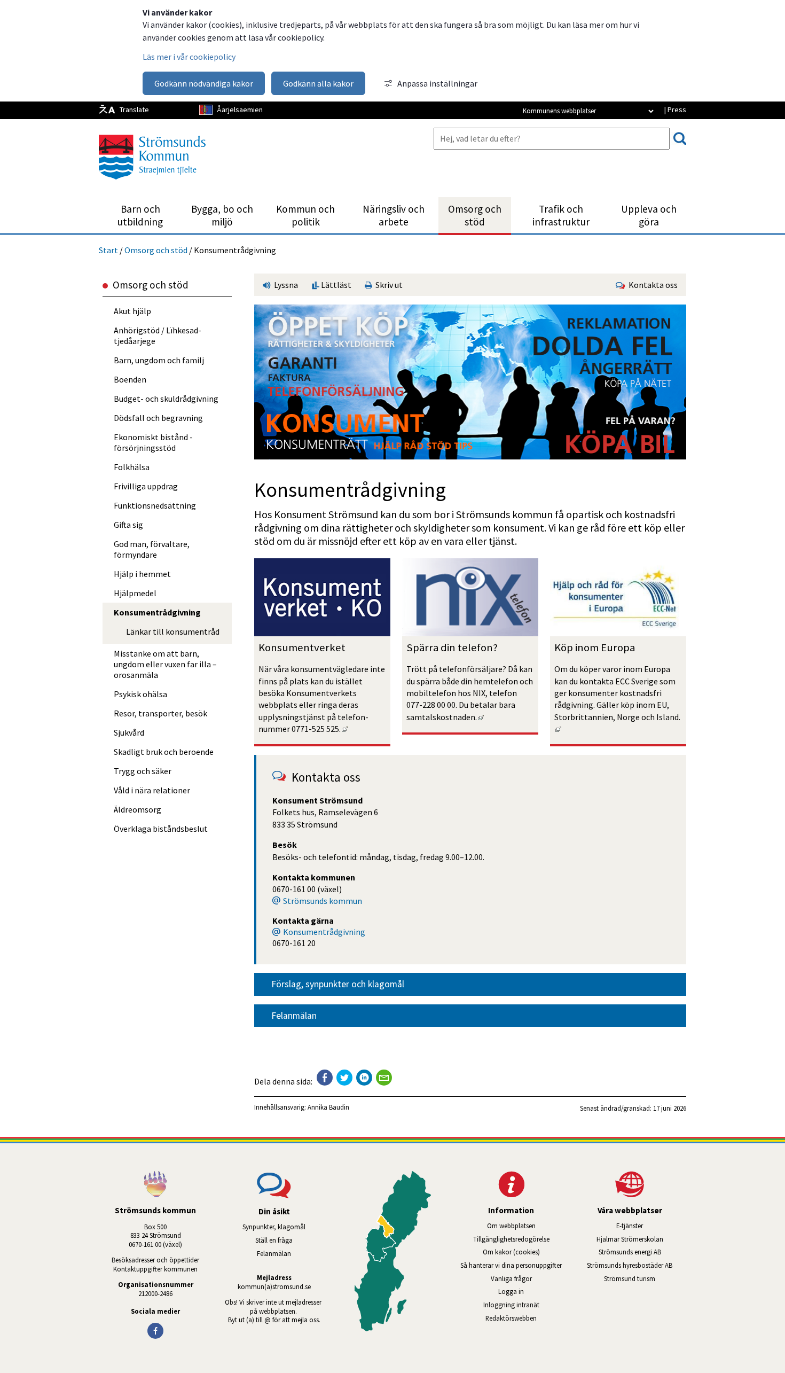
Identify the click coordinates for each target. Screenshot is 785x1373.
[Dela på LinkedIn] (364, 1078)
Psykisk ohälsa (140, 694)
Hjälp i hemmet (142, 573)
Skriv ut (387, 284)
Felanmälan (294, 1015)
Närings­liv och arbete (394, 215)
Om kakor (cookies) (511, 1251)
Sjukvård (129, 732)
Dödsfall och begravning (158, 417)
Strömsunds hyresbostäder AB (636, 1265)
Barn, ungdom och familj (159, 360)
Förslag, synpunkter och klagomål (337, 984)
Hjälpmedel (135, 593)
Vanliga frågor (511, 1278)
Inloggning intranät (525, 1304)
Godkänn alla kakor (318, 83)
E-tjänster (651, 1225)
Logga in (511, 1291)
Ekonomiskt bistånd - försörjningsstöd (153, 442)
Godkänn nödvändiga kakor (203, 83)
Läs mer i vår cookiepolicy (189, 56)
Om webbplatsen (511, 1225)
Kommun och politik (305, 215)
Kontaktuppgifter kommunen (155, 1269)
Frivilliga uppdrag (146, 486)
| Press (675, 109)
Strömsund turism (645, 1278)
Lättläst (335, 284)
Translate (134, 109)
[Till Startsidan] (152, 183)
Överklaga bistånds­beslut (161, 828)
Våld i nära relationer (152, 790)
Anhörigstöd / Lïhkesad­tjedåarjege (157, 335)
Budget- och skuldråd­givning (166, 398)
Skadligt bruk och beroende (164, 751)
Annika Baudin (328, 1107)
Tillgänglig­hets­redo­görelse (511, 1239)
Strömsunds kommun (322, 900)
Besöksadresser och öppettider (155, 1259)
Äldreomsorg (137, 809)
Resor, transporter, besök (160, 713)
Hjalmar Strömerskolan (641, 1239)
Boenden (130, 379)
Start (108, 250)
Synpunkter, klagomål (273, 1226)
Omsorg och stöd (474, 215)
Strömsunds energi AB (642, 1251)
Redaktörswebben (511, 1318)
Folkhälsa (132, 467)
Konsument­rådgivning (157, 612)
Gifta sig (128, 524)
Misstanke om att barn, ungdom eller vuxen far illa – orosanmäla (165, 664)
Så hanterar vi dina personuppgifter (511, 1265)
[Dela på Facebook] (325, 1078)
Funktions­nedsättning (155, 505)
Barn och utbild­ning (140, 215)
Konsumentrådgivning (324, 931)
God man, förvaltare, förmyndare (152, 549)
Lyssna (285, 284)
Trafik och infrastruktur (561, 215)
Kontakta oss (651, 284)
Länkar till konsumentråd (172, 631)
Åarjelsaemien (240, 109)
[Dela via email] (384, 1078)
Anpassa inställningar (437, 83)
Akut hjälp (132, 311)
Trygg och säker (142, 771)
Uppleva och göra (649, 215)
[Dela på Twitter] (344, 1078)
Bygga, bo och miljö (222, 215)
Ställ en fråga (274, 1240)
